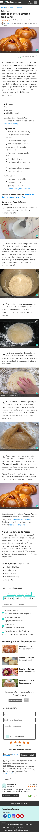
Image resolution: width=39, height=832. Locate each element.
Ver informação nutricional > (19, 188)
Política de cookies (23, 830)
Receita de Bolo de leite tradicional (26, 659)
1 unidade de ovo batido (17, 179)
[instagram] (13, 816)
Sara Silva (9, 23)
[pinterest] (22, 816)
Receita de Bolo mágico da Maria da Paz (18, 196)
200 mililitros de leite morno (18, 143)
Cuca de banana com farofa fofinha (17, 631)
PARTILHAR (30, 4)
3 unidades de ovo (15, 159)
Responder (15, 796)
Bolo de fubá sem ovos (12, 617)
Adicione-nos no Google (29, 57)
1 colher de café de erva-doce (19, 168)
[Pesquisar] (36, 2)
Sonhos (18, 598)
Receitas (3, 8)
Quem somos (28, 824)
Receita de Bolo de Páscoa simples (26, 681)
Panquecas (11, 594)
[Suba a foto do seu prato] (26, 700)
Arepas (28, 594)
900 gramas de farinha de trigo (19, 131)
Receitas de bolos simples (21, 519)
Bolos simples (18, 8)
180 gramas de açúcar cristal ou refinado (18, 136)
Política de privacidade (9, 830)
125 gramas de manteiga (17, 140)
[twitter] (9, 816)
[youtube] (18, 816)
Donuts (20, 594)
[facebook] (5, 816)
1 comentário (27, 20)
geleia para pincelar (15, 185)
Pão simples (8, 598)
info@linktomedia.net (9, 773)
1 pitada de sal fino (15, 171)
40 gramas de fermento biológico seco (16, 148)
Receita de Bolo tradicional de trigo (26, 647)
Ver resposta (6, 796)
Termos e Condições (17, 827)
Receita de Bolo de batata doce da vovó (27, 670)
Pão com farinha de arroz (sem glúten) (18, 613)
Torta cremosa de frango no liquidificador (19, 634)
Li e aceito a (10, 755)
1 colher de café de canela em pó (18, 163)
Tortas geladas (29, 598)
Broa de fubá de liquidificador (14, 627)
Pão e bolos (10, 8)
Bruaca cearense (10, 624)
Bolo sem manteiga (11, 610)
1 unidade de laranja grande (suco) (17, 154)
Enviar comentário (28, 755)
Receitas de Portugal (11, 123)
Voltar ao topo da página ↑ (19, 803)
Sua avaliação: (19, 746)
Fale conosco (6, 827)
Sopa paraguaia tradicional (14, 620)
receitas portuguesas (17, 524)
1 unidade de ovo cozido (17, 182)
